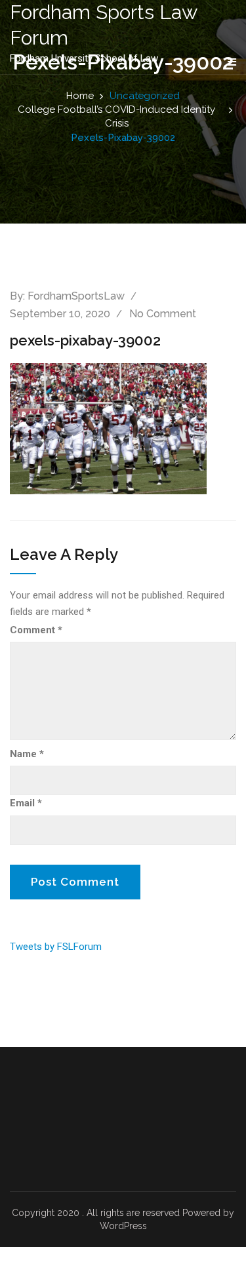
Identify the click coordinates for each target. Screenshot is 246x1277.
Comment (36, 630)
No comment (162, 313)
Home (80, 96)
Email (26, 803)
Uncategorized (145, 96)
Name (27, 754)
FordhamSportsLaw (76, 296)
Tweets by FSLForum (56, 947)
